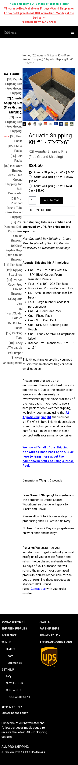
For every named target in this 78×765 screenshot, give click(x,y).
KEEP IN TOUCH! (12, 707)
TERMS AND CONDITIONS (56, 642)
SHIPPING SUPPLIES (14, 628)
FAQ (8, 676)
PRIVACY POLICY (50, 635)
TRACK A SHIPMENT (18, 696)
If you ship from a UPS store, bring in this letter (39, 3)
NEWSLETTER (14, 683)
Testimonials (14, 662)
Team (9, 655)
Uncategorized (13, 363)
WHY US (6, 642)
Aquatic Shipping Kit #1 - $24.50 (54, 172)
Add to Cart (51, 200)
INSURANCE (9, 635)
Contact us (38, 589)
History (10, 649)
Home (26, 55)
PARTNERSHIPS (49, 628)
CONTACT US (14, 690)
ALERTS (45, 621)
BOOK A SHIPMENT (13, 621)
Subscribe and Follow (15, 712)
